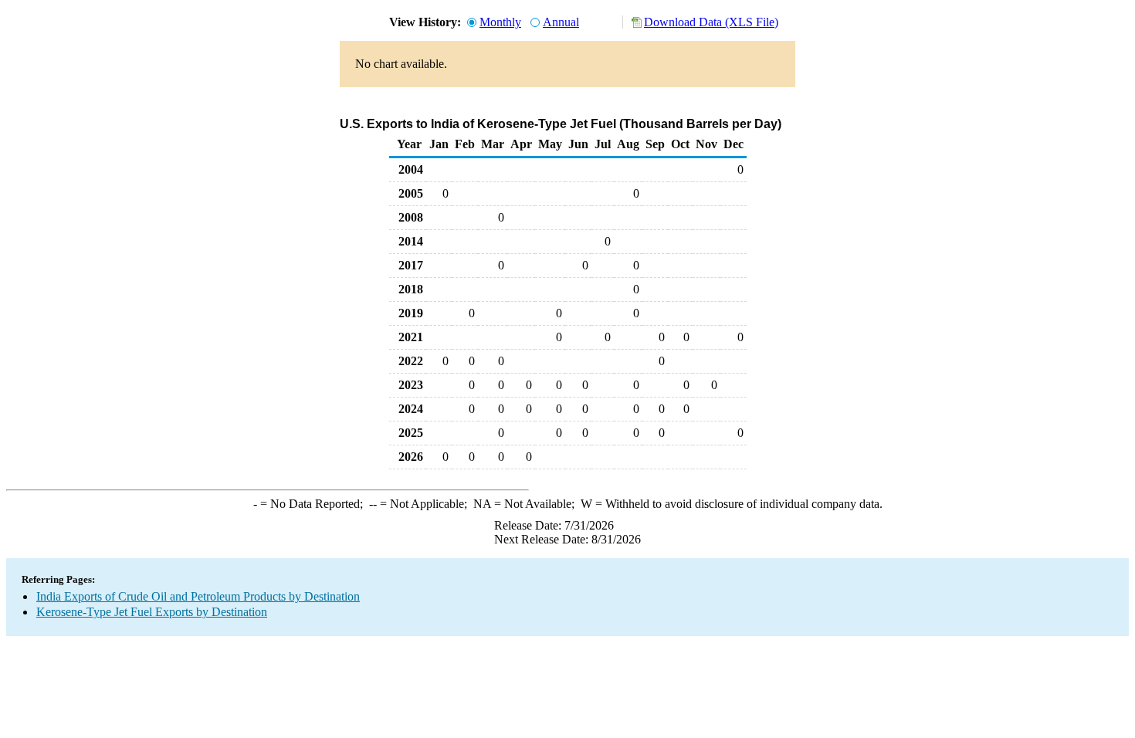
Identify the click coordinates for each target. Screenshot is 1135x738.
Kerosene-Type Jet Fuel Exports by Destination (151, 611)
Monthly (500, 22)
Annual (561, 22)
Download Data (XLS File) (711, 22)
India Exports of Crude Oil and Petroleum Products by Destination (198, 596)
